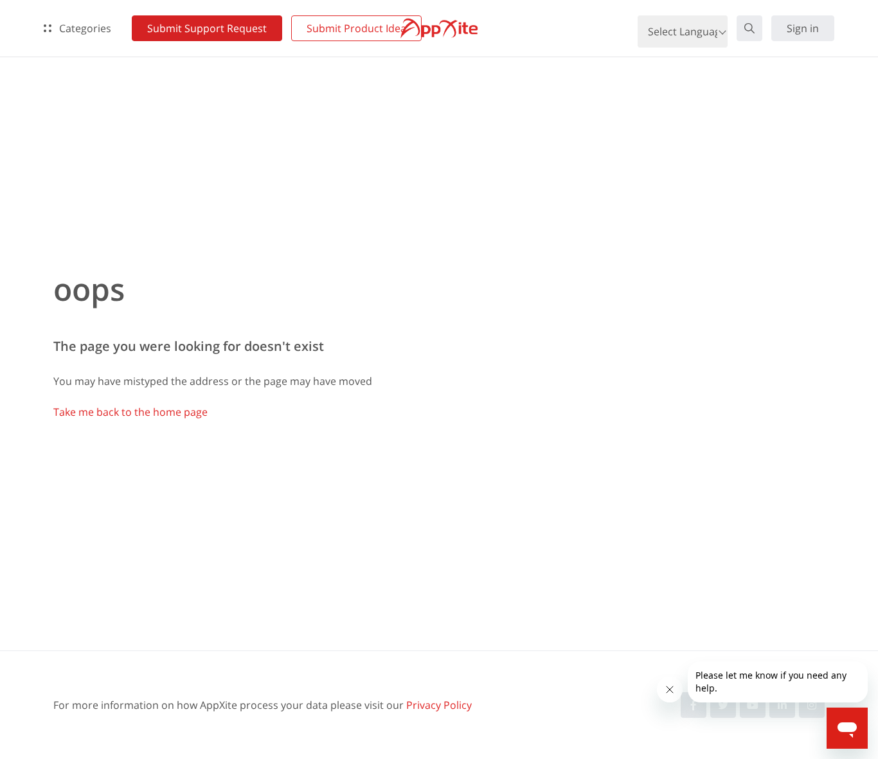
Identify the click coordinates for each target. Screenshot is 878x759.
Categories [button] (84, 28)
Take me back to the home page (130, 412)
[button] (749, 28)
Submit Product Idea (356, 28)
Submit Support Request (207, 28)
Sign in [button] (803, 28)
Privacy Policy (439, 705)
